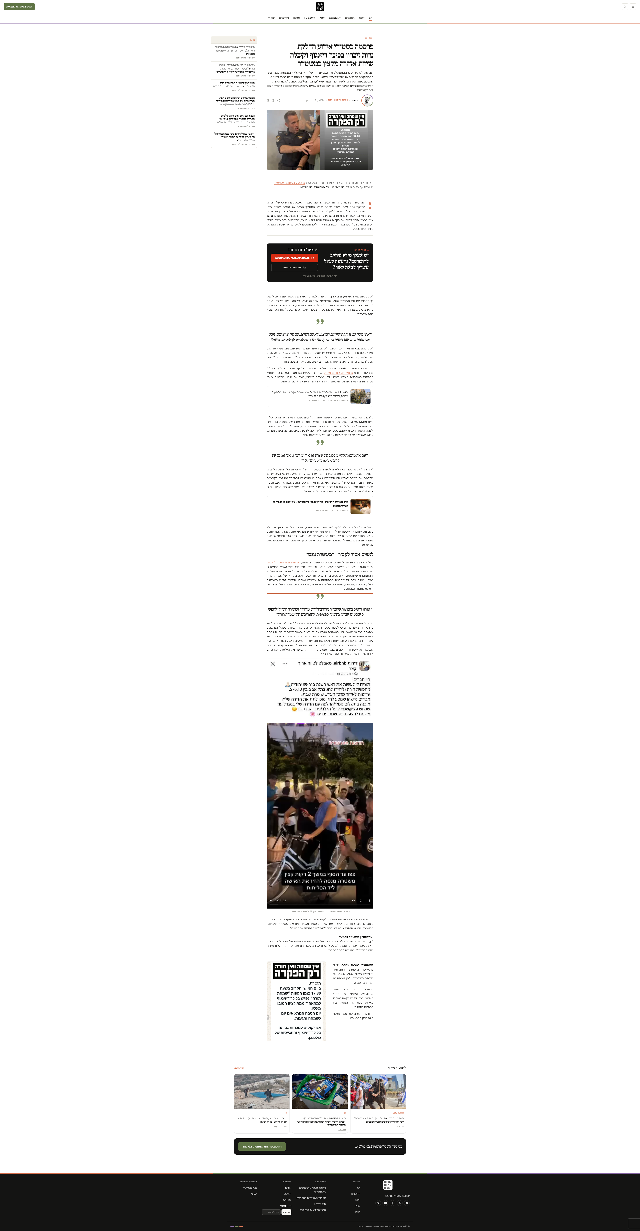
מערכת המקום (280, 1126)
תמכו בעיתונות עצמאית (19, 6)
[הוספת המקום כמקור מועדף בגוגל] (268, 100)
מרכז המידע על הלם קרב (313, 1210)
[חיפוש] (625, 6)
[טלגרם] (378, 1203)
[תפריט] (633, 6)
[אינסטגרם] (392, 1203)
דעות (361, 17)
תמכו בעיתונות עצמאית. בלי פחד (262, 1146)
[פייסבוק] (407, 1203)
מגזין (322, 17)
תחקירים (349, 17)
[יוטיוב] (385, 1203)
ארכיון (296, 17)
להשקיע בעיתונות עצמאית (289, 183)
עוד (273, 17)
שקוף (254, 1193)
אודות (288, 1188)
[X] (399, 1203)
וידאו (357, 1211)
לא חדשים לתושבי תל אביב (284, 562)
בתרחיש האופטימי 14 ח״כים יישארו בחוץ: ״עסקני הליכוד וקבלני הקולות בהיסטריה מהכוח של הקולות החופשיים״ (321, 1122)
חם (370, 17)
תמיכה (287, 1193)
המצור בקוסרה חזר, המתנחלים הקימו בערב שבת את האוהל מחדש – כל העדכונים (262, 1120)
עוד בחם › (239, 1068)
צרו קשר (287, 1199)
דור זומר (355, 100)
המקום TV (309, 17)
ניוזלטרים (284, 17)
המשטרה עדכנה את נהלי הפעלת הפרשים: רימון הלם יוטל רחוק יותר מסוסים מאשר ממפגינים (378, 1120)
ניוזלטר (284, 1206)
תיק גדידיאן (320, 1204)
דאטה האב (335, 17)
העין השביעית (249, 1188)
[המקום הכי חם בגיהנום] (387, 1186)
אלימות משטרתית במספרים (311, 1198)
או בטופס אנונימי (293, 267)
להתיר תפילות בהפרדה (338, 373)
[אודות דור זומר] (367, 100)
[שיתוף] (278, 100)
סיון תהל (400, 1126)
